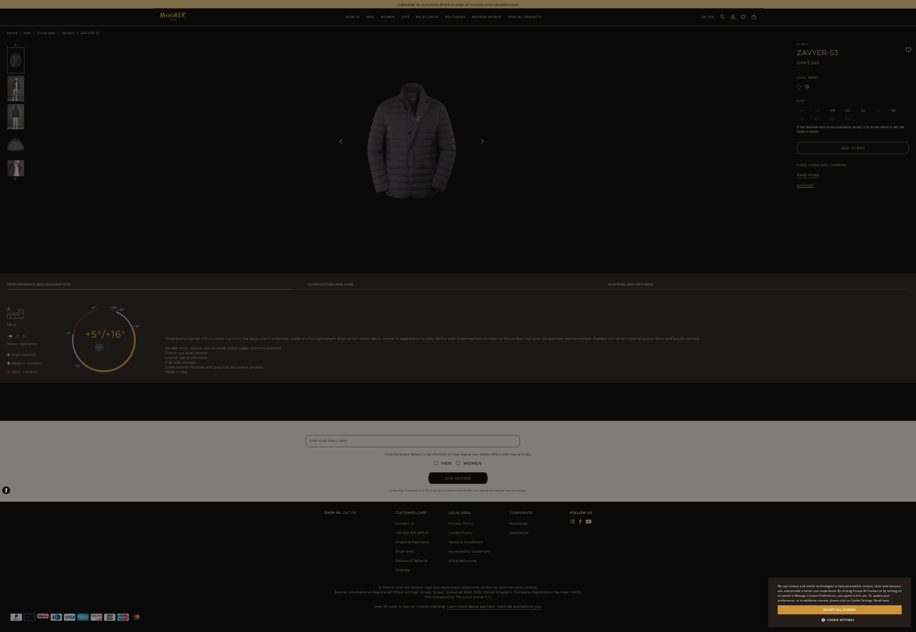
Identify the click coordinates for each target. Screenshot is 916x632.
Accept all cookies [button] (839, 610)
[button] (840, 619)
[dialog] (458, 316)
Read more (881, 600)
